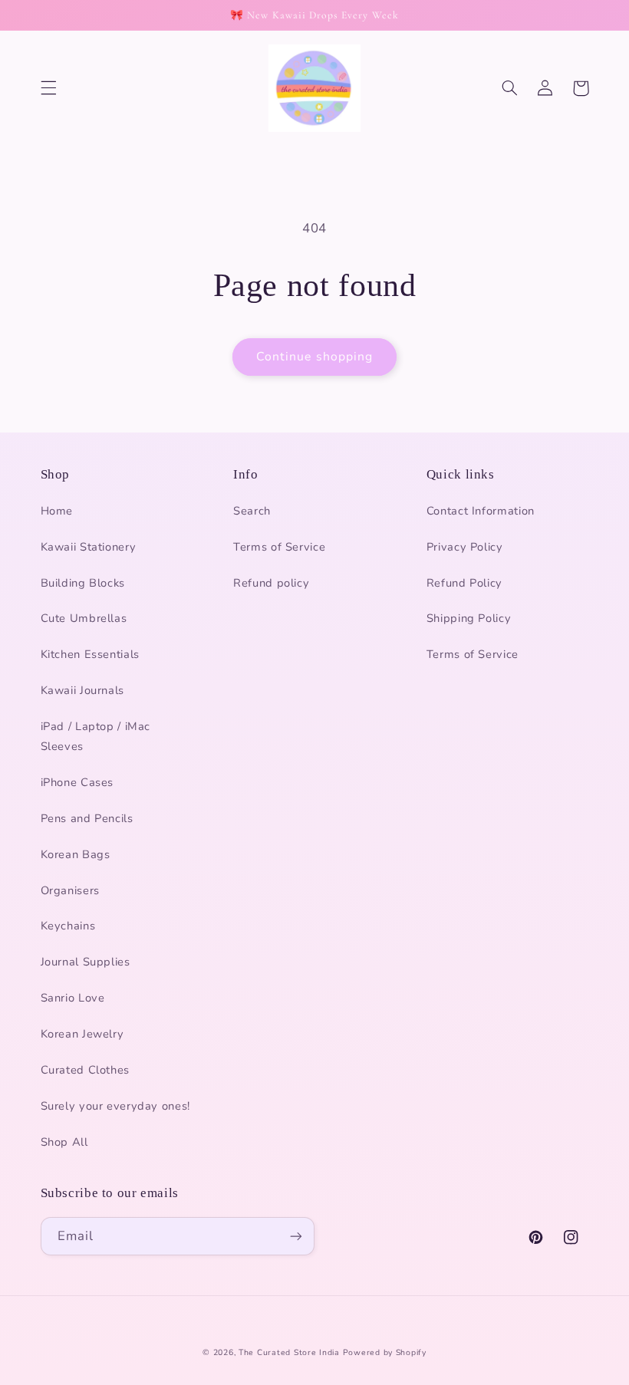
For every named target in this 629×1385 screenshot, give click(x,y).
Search (252, 510)
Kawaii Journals (82, 690)
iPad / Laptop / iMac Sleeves (96, 736)
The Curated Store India (289, 1352)
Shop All (64, 1142)
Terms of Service (279, 546)
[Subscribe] (296, 1236)
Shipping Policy (468, 618)
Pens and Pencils (87, 818)
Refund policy (271, 583)
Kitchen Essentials (90, 654)
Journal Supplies (85, 961)
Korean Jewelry (82, 1033)
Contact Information (480, 510)
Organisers (70, 890)
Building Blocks (83, 583)
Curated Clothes (85, 1069)
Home (57, 510)
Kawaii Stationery (89, 546)
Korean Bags (75, 854)
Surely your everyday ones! (115, 1106)
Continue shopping (314, 356)
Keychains (68, 925)
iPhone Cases (77, 782)
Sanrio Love (73, 997)
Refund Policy (464, 583)
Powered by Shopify (384, 1352)
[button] (48, 88)
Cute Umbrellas (84, 618)
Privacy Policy (464, 546)
